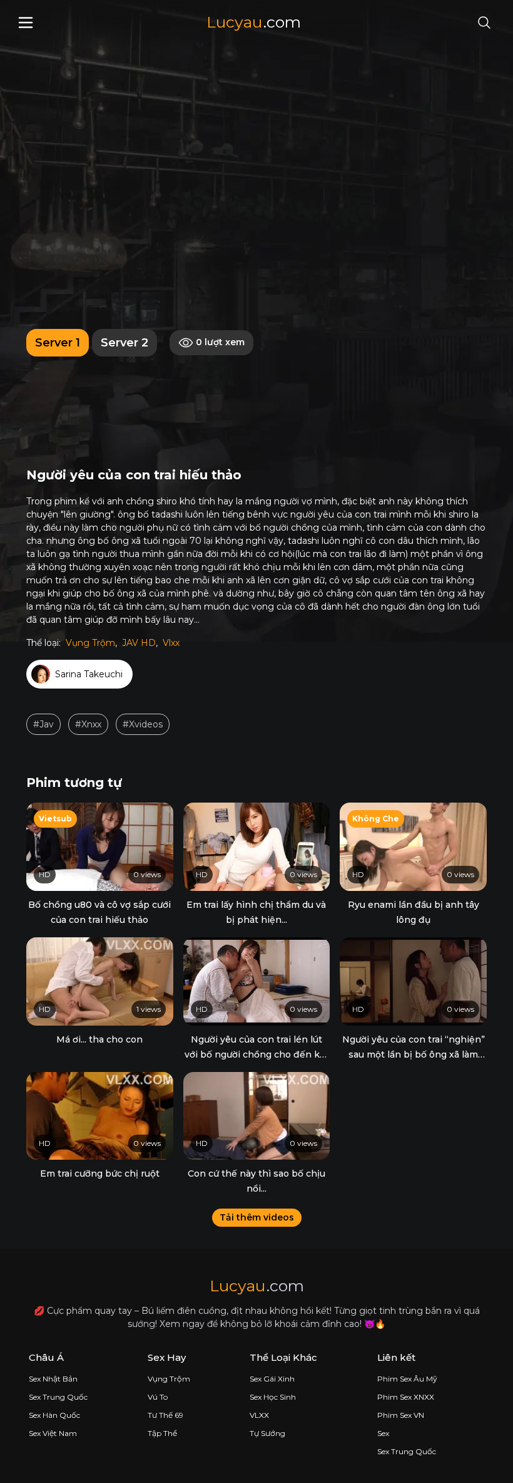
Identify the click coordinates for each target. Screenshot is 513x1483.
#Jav (43, 724)
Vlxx (171, 642)
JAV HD (139, 642)
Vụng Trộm (90, 642)
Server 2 (124, 343)
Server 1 (57, 343)
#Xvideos (143, 724)
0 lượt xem (219, 342)
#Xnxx (88, 724)
